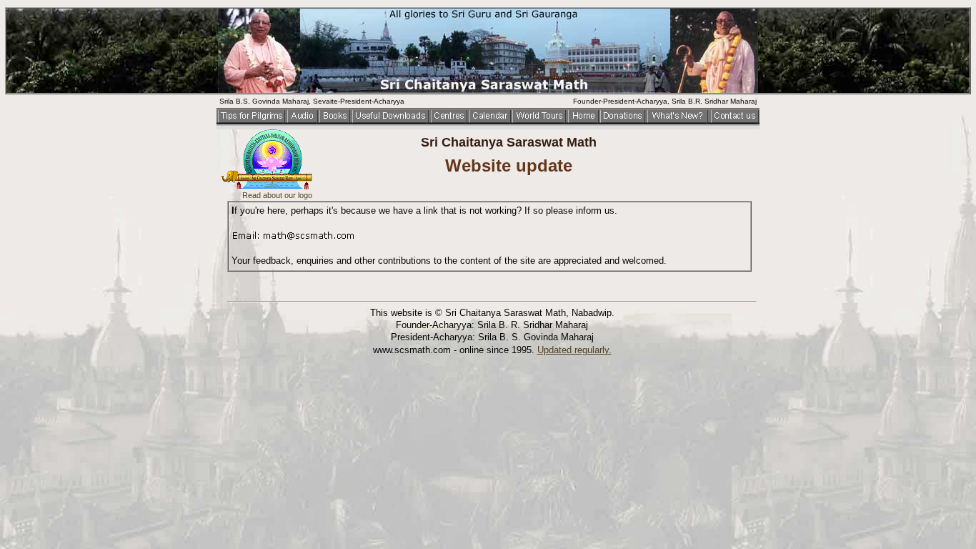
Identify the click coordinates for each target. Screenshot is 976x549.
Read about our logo (277, 195)
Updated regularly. (574, 350)
